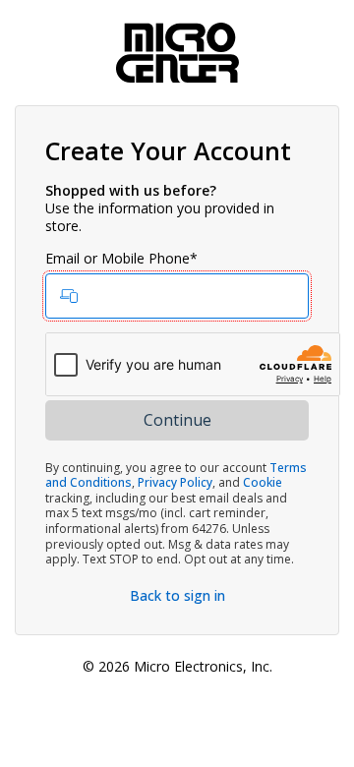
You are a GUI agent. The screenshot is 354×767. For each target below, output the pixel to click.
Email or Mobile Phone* (121, 258)
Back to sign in (177, 595)
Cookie (262, 482)
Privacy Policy (175, 482)
